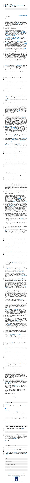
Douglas (18, 411)
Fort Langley (7, 42)
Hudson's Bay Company (16, 38)
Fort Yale (14, 159)
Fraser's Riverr (14, 145)
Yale (9, 336)
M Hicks (16, 309)
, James (8, 5)
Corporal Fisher (7, 96)
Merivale (8, 449)
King (6, 148)
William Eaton (18, 144)
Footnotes (7, 458)
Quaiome (18, 269)
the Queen (17, 406)
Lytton (10, 447)
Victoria (20, 15)
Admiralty (15, 449)
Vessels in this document (9, 467)
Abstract (7, 9)
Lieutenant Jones (8, 35)
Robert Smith (7, 126)
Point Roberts (17, 37)
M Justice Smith (9, 141)
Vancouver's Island (24, 15)
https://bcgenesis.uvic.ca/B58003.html (16, 476)
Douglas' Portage (13, 262)
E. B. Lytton (9, 422)
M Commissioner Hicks (17, 334)
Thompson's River (19, 65)
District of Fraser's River (20, 271)
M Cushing (20, 198)
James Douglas (14, 397)
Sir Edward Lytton (8, 410)
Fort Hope (25, 43)
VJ (5, 408)
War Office (15, 452)
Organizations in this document (10, 464)
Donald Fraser (14, 139)
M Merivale (7, 404)
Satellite (16, 32)
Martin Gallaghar (11, 205)
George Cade (15, 201)
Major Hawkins (23, 32)
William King (7, 144)
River (20, 165)
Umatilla (18, 41)
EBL (5, 440)
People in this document (9, 461)
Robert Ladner (13, 127)
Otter (24, 38)
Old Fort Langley (22, 363)
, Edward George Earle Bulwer (18, 5)
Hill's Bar (25, 201)
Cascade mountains (9, 260)
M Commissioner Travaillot (18, 95)
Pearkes (13, 138)
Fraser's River (19, 23)
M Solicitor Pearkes (9, 251)
